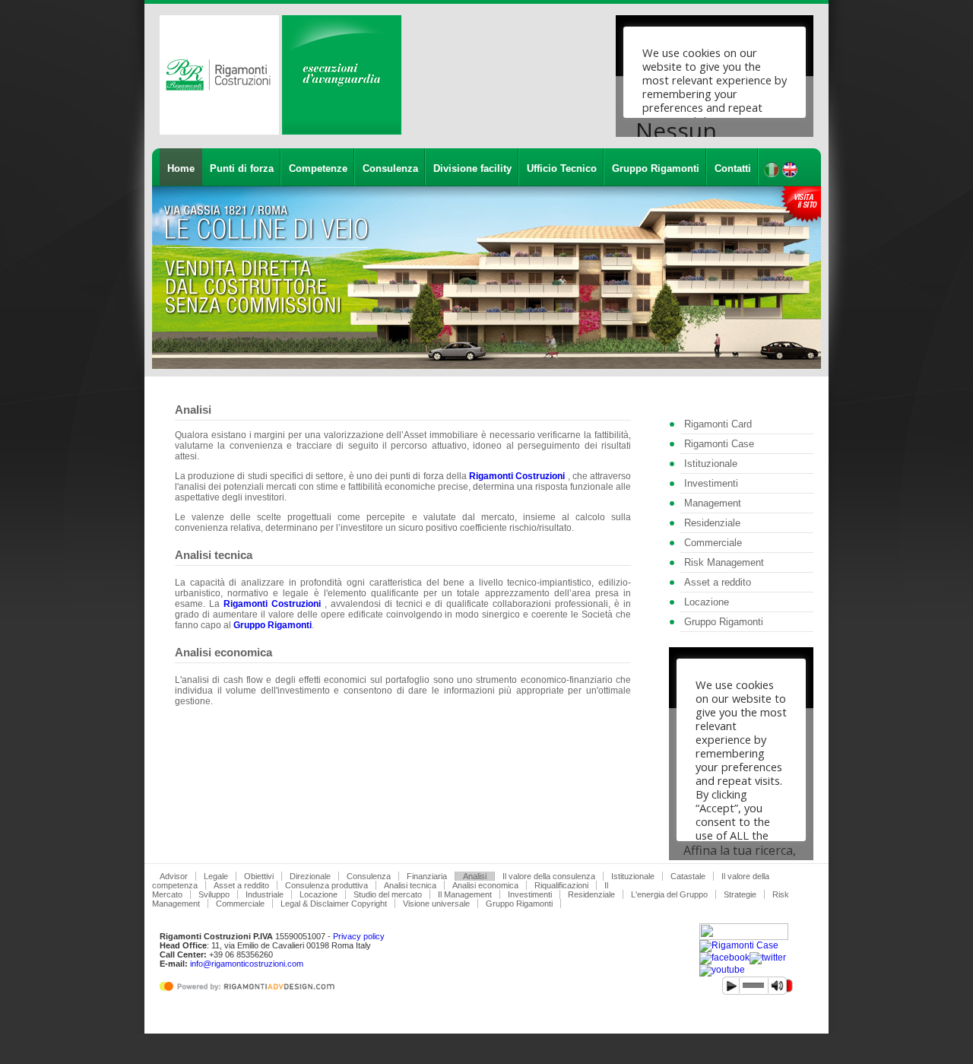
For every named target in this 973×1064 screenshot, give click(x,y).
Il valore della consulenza (548, 876)
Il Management (465, 894)
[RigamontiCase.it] (738, 945)
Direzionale (310, 876)
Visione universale (436, 903)
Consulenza (390, 168)
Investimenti (711, 483)
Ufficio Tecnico (562, 168)
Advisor (174, 876)
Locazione (706, 602)
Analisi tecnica (410, 885)
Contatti (733, 168)
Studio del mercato (387, 894)
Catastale (687, 876)
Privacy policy (359, 936)
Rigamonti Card (718, 424)
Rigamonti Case (719, 443)
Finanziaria (427, 876)
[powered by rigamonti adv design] (250, 991)
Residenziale (712, 523)
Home (181, 168)
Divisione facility (472, 168)
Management (712, 503)
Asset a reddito (717, 582)
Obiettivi (259, 876)
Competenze (318, 168)
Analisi (474, 876)
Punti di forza (242, 168)
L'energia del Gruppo (669, 894)
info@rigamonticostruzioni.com (246, 963)
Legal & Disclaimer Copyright (333, 903)
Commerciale (713, 542)
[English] (790, 174)
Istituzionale (710, 463)
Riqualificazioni (561, 885)
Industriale (265, 894)
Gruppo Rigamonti (655, 168)
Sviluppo (214, 894)
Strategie (740, 894)
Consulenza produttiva (326, 885)
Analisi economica (485, 885)
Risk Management (724, 562)
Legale (216, 876)
